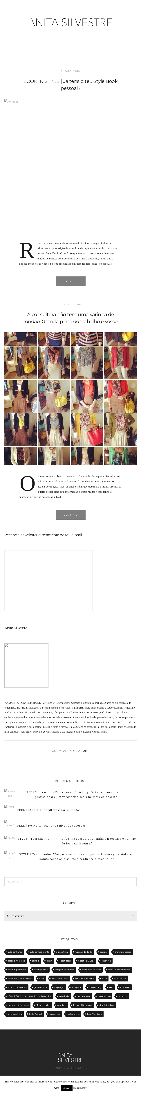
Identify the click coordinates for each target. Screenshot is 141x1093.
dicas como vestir (60, 978)
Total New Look (94, 1014)
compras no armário (64, 969)
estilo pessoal (120, 978)
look (111, 987)
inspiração (59, 987)
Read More (80, 1087)
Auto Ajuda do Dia (84, 952)
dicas (41, 978)
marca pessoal (83, 996)
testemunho (73, 1014)
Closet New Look (86, 960)
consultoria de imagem (119, 969)
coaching (106, 960)
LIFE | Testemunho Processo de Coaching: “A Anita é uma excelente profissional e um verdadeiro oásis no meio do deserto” (77, 795)
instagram (77, 987)
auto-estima (62, 952)
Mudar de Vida (43, 1005)
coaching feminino (17, 969)
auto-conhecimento (39, 952)
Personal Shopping (82, 1005)
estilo (104, 978)
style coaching (15, 1014)
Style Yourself (35, 1014)
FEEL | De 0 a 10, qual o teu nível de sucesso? (51, 825)
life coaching (95, 987)
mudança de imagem (18, 1005)
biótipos (103, 952)
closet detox (65, 960)
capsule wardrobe (16, 960)
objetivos (61, 1005)
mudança (122, 996)
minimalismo (104, 996)
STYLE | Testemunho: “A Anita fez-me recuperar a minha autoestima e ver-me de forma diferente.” (77, 841)
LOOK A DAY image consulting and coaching (30, 996)
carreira (35, 960)
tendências (54, 1014)
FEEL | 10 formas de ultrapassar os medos (49, 810)
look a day (125, 987)
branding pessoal (123, 952)
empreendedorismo (84, 978)
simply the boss (106, 1005)
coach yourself (41, 969)
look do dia (64, 996)
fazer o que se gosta (17, 987)
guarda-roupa (40, 987)
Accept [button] (66, 1088)
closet (49, 960)
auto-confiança (15, 952)
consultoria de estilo (91, 969)
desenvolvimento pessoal (20, 978)
